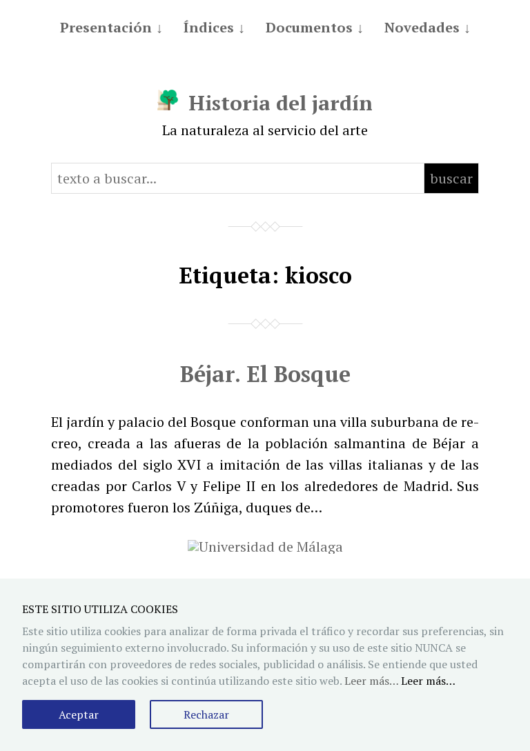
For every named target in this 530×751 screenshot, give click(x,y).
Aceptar (79, 714)
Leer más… (428, 680)
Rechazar (206, 714)
